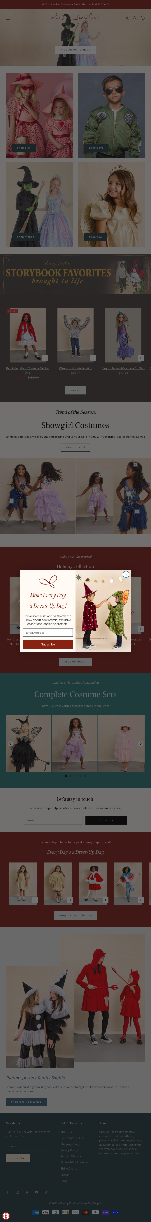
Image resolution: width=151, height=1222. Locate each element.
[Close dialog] (126, 574)
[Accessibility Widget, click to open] (6, 1216)
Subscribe (48, 644)
